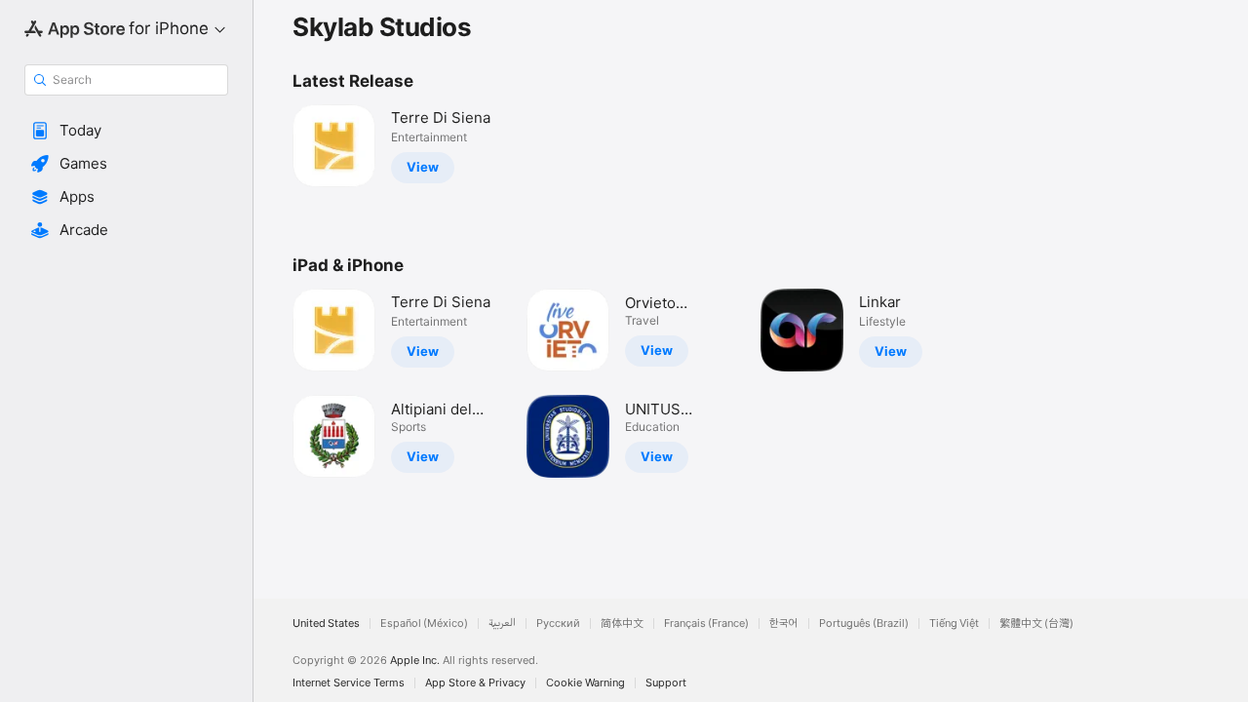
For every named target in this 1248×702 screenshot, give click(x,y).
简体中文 (622, 623)
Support (665, 683)
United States (326, 623)
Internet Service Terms (348, 683)
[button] (126, 130)
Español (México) (424, 623)
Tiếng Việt (954, 623)
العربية (502, 623)
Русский (558, 623)
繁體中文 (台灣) (1036, 623)
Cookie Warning (585, 683)
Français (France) (706, 623)
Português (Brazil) (864, 623)
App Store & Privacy (475, 683)
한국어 (784, 623)
